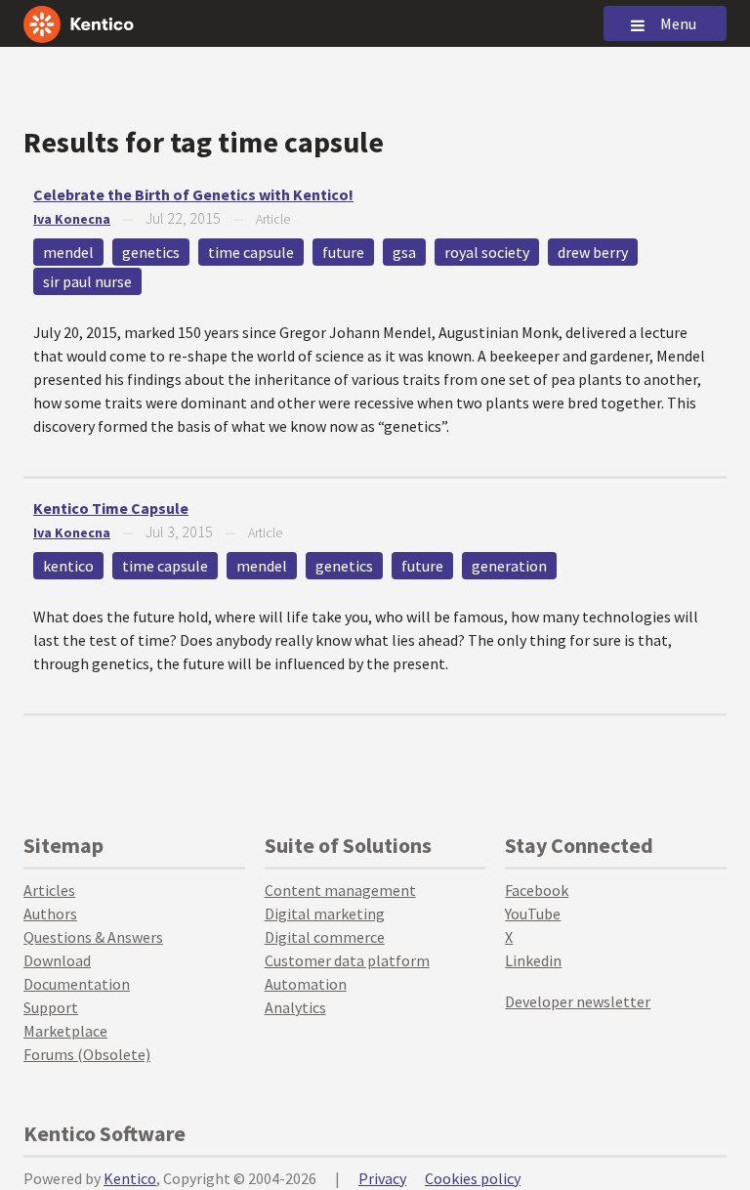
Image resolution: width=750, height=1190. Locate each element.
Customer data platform (347, 960)
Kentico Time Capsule (110, 508)
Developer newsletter (577, 1001)
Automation (306, 984)
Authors (50, 913)
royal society (486, 252)
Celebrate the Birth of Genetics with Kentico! (193, 194)
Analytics (295, 1007)
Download (57, 960)
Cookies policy (473, 1178)
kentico (68, 565)
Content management (340, 890)
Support (50, 1007)
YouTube (533, 913)
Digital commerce (325, 937)
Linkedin (533, 960)
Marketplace (65, 1031)
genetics (151, 252)
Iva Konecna (71, 219)
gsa (404, 252)
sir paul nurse (87, 281)
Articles (49, 890)
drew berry (593, 252)
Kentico (130, 1178)
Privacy (382, 1178)
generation (509, 565)
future (343, 252)
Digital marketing (325, 913)
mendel (68, 252)
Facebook (536, 890)
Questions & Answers (93, 937)
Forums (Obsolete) (86, 1054)
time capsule (251, 252)
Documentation (76, 984)
